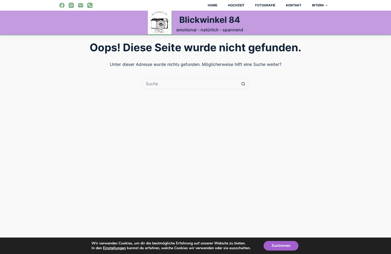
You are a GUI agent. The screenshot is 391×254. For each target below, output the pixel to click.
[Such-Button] (243, 83)
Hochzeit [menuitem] (236, 5)
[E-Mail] (80, 5)
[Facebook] (62, 5)
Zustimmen (281, 245)
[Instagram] (71, 5)
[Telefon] (90, 5)
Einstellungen (114, 248)
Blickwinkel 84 (209, 20)
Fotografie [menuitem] (265, 5)
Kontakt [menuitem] (293, 5)
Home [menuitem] (212, 5)
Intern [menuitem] (318, 5)
